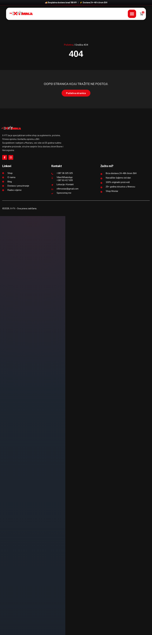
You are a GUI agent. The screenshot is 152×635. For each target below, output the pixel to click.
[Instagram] (10, 157)
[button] (132, 14)
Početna (68, 44)
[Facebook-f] (4, 157)
